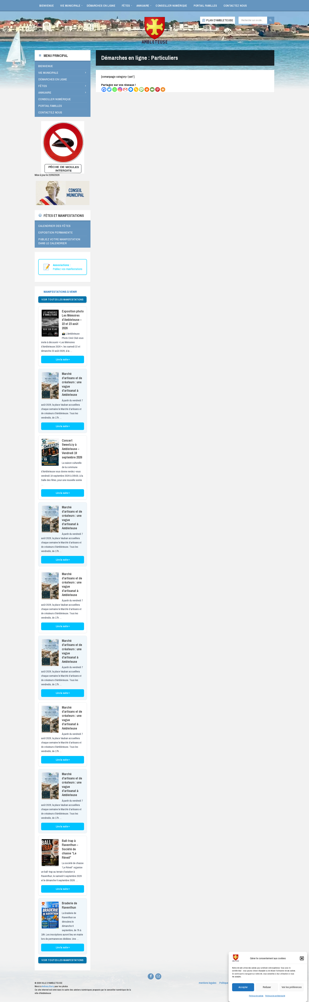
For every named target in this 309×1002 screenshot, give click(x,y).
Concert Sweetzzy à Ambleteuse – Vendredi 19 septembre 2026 (72, 448)
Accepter (243, 987)
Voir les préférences (292, 987)
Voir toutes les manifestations (62, 299)
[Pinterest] (157, 89)
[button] (302, 958)
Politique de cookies (256, 995)
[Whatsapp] (114, 89)
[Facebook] (104, 89)
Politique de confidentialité (275, 995)
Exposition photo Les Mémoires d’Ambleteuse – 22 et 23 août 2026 (73, 319)
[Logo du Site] (154, 43)
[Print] (146, 89)
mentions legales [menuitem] (207, 983)
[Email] (152, 89)
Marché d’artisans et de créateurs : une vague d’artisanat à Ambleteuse (72, 384)
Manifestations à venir (60, 292)
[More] (163, 89)
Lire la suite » (63, 359)
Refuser (267, 987)
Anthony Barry (48, 986)
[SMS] (141, 89)
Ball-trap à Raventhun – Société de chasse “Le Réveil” (70, 849)
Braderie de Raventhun (69, 905)
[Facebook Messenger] (130, 89)
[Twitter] (109, 89)
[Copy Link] (136, 89)
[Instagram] (120, 89)
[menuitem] (46, 5)
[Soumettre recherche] (270, 20)
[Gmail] (125, 89)
